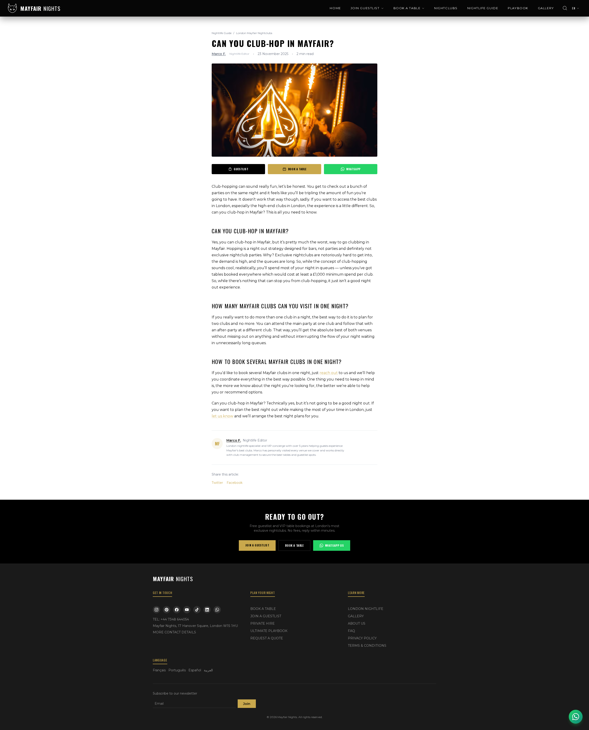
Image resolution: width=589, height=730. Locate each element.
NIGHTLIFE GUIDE (482, 8)
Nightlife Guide (221, 33)
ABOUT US (356, 623)
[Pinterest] (166, 609)
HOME (335, 8)
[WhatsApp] (217, 609)
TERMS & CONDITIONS (367, 645)
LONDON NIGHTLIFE (365, 609)
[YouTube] (187, 609)
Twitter (217, 483)
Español (194, 670)
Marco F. (219, 54)
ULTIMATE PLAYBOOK (268, 631)
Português (177, 670)
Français (159, 670)
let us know (222, 416)
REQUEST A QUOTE (266, 638)
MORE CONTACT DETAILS (174, 632)
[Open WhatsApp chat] (576, 717)
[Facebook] (176, 609)
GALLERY (546, 8)
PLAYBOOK (518, 8)
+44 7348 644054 (175, 619)
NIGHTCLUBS (446, 8)
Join (246, 704)
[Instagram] (156, 609)
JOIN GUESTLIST (365, 8)
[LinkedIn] (207, 609)
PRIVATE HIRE (262, 623)
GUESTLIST (241, 169)
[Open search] (565, 8)
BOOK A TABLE (407, 8)
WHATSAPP (353, 169)
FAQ (351, 631)
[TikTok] (197, 609)
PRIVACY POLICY (362, 638)
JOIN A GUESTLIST (257, 545)
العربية (208, 670)
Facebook (235, 483)
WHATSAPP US (334, 545)
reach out (329, 373)
